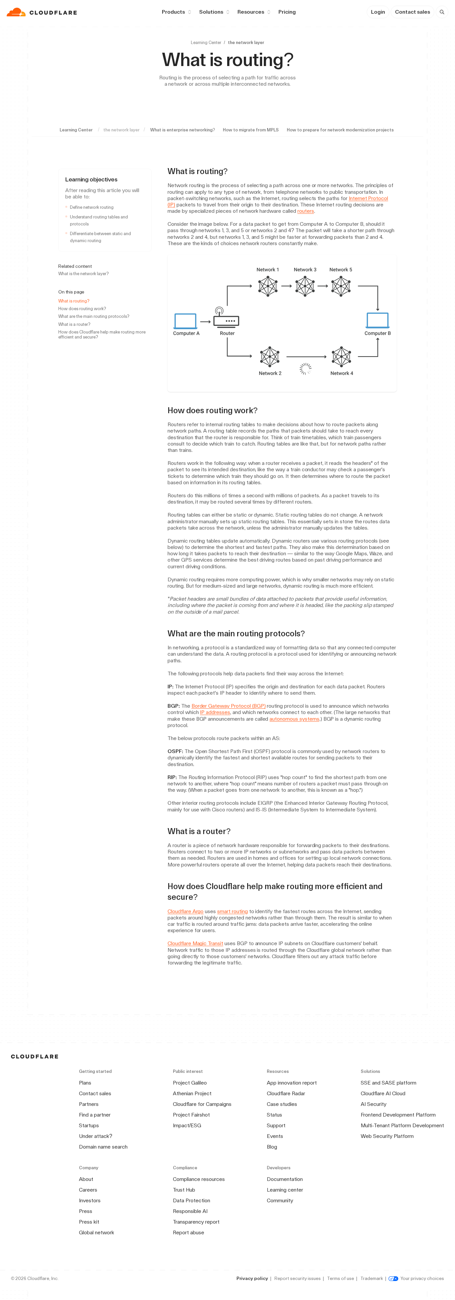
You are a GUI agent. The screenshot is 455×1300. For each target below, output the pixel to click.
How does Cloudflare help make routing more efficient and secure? (102, 335)
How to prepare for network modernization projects (340, 129)
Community (280, 1200)
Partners (89, 1104)
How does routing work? (82, 308)
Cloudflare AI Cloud (383, 1093)
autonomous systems (294, 719)
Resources (250, 12)
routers (305, 211)
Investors (90, 1200)
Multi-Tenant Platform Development (402, 1125)
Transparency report (196, 1222)
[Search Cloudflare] (442, 12)
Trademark (371, 1278)
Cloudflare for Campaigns (202, 1104)
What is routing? (73, 300)
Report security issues (297, 1278)
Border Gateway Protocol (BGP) (229, 706)
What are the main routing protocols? (93, 316)
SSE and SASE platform (388, 1083)
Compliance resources (199, 1179)
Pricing (287, 12)
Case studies (282, 1104)
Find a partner (95, 1115)
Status (274, 1115)
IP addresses (215, 712)
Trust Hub (184, 1190)
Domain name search (103, 1147)
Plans (85, 1083)
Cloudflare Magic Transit (195, 943)
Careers (88, 1190)
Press (85, 1211)
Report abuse (188, 1232)
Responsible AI (190, 1211)
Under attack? (95, 1136)
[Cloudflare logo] (42, 12)
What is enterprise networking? (182, 129)
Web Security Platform (387, 1136)
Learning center (285, 1190)
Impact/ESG (187, 1125)
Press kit (89, 1222)
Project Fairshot (191, 1115)
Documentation (285, 1179)
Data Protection (191, 1200)
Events (275, 1136)
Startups (89, 1125)
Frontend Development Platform (398, 1115)
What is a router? (74, 324)
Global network (96, 1232)
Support (276, 1125)
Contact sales (412, 12)
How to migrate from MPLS (251, 129)
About (86, 1179)
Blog (272, 1147)
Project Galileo (190, 1083)
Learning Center (206, 42)
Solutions (211, 12)
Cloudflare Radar (286, 1093)
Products (173, 12)
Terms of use (340, 1278)
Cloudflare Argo (186, 911)
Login (378, 12)
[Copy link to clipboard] (233, 171)
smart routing (232, 911)
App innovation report (292, 1083)
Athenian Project (192, 1093)
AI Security (373, 1104)
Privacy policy (252, 1278)
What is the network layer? (83, 273)
